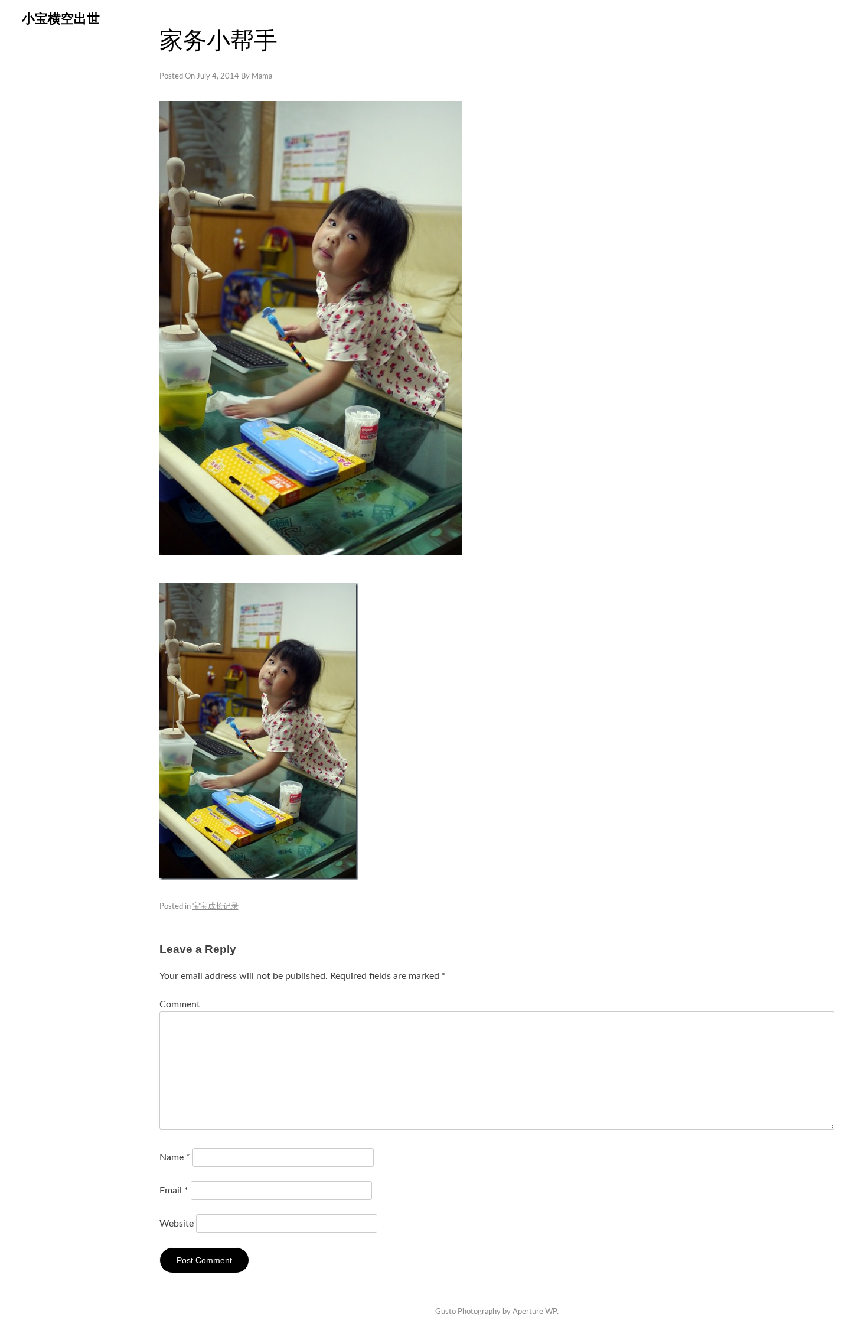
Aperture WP (535, 1312)
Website (176, 1223)
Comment (179, 1004)
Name (174, 1157)
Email (173, 1190)
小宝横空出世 (61, 18)
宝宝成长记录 (215, 906)
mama (262, 76)
